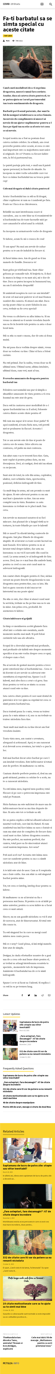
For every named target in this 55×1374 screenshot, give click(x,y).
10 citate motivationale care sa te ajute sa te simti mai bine (25, 1097)
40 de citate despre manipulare (18, 1102)
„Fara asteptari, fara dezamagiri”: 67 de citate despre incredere (32, 1039)
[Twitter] (29, 995)
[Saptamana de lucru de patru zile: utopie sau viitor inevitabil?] (10, 1026)
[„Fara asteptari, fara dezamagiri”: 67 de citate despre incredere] (10, 1040)
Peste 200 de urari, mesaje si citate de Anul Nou (27, 1106)
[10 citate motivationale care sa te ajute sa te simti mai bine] (27, 1288)
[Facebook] (22, 995)
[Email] (49, 995)
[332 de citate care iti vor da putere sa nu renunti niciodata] (10, 1054)
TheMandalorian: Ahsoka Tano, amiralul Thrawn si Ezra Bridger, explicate (13, 1343)
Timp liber (8, 36)
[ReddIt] (42, 995)
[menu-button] (42, 4)
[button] (50, 4)
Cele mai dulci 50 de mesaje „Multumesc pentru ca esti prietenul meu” (41, 1341)
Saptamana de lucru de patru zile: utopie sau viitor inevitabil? (34, 1025)
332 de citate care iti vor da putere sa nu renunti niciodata (35, 1052)
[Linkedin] (36, 995)
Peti (8, 41)
